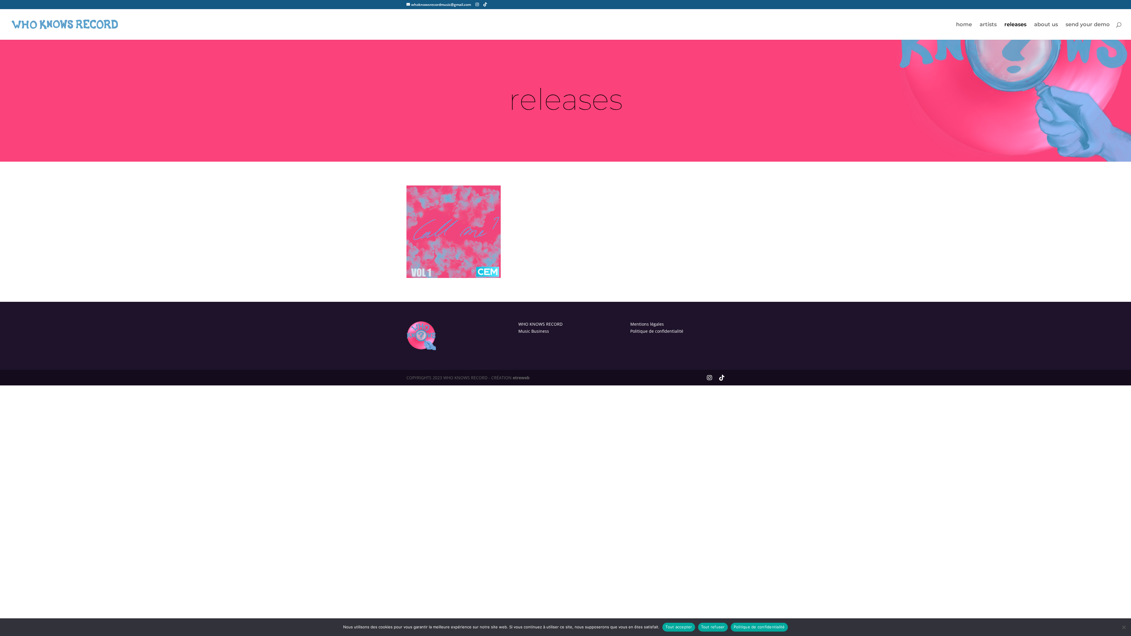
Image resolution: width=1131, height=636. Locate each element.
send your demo (1088, 25)
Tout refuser (713, 627)
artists (988, 25)
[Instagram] (477, 4)
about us (1046, 25)
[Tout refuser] (1124, 627)
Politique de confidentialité (656, 331)
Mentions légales (647, 324)
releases (1015, 25)
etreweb (521, 377)
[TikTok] (485, 4)
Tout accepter (678, 627)
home (964, 25)
